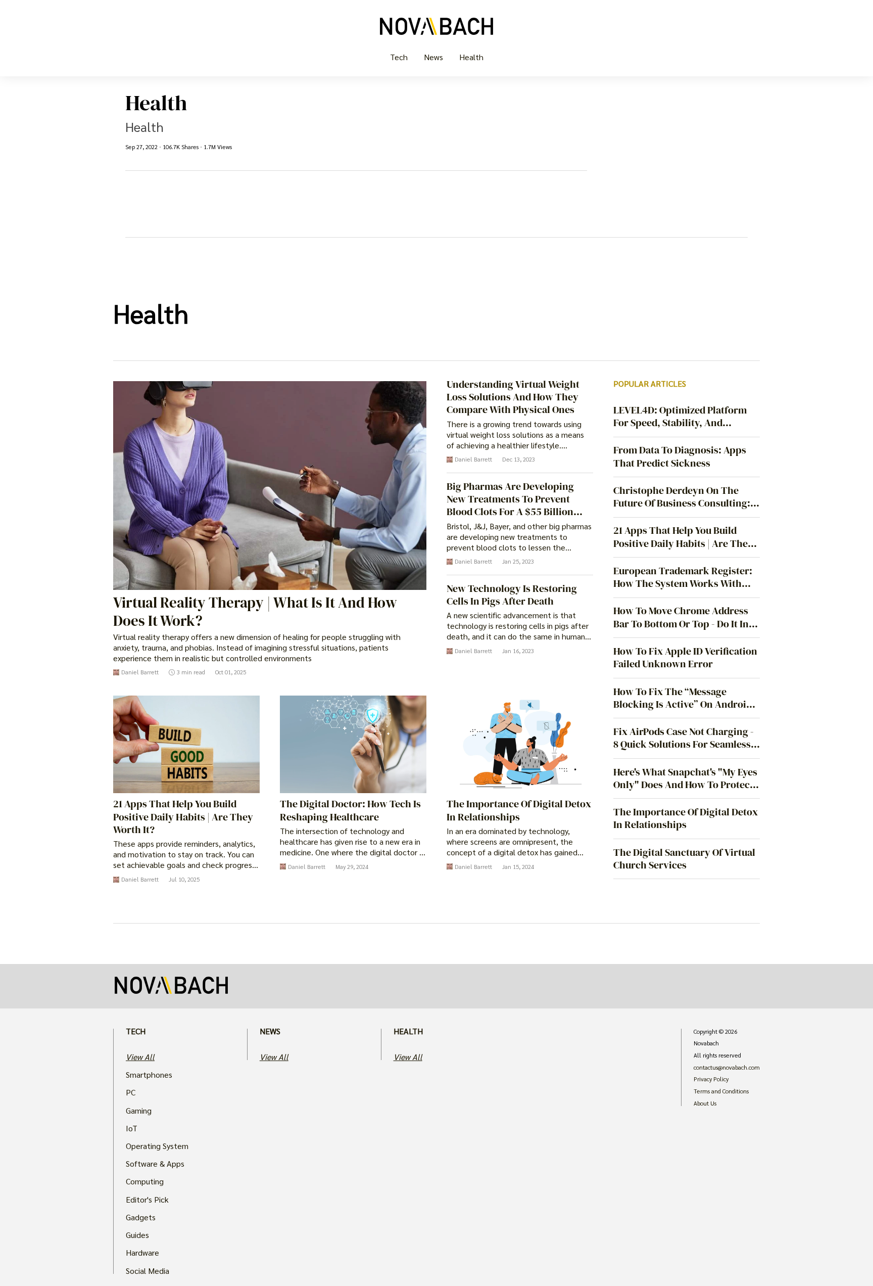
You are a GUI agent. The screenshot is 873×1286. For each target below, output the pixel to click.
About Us (705, 1103)
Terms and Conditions (721, 1091)
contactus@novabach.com (727, 1068)
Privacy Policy (711, 1079)
